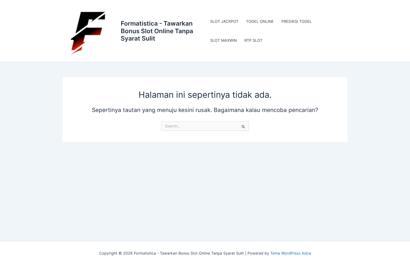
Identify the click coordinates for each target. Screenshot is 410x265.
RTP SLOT (253, 40)
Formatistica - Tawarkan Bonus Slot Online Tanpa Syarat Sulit (157, 31)
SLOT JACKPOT (224, 21)
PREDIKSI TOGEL (296, 21)
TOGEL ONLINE (260, 21)
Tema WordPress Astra (290, 253)
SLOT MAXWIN (223, 40)
